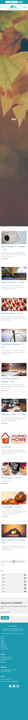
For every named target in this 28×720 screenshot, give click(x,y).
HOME (2, 636)
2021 (14, 591)
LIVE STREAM (4, 649)
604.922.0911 (13, 2)
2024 (14, 581)
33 (23, 561)
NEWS (2, 642)
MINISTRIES (4, 645)
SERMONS (3, 643)
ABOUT (3, 638)
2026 (14, 575)
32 (20, 561)
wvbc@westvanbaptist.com (11, 681)
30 (13, 561)
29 (10, 561)
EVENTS (3, 640)
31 (17, 561)
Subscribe (5, 618)
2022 (14, 588)
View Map (3, 662)
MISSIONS (3, 647)
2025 (14, 578)
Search (7, 2)
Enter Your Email (5, 612)
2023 (14, 585)
